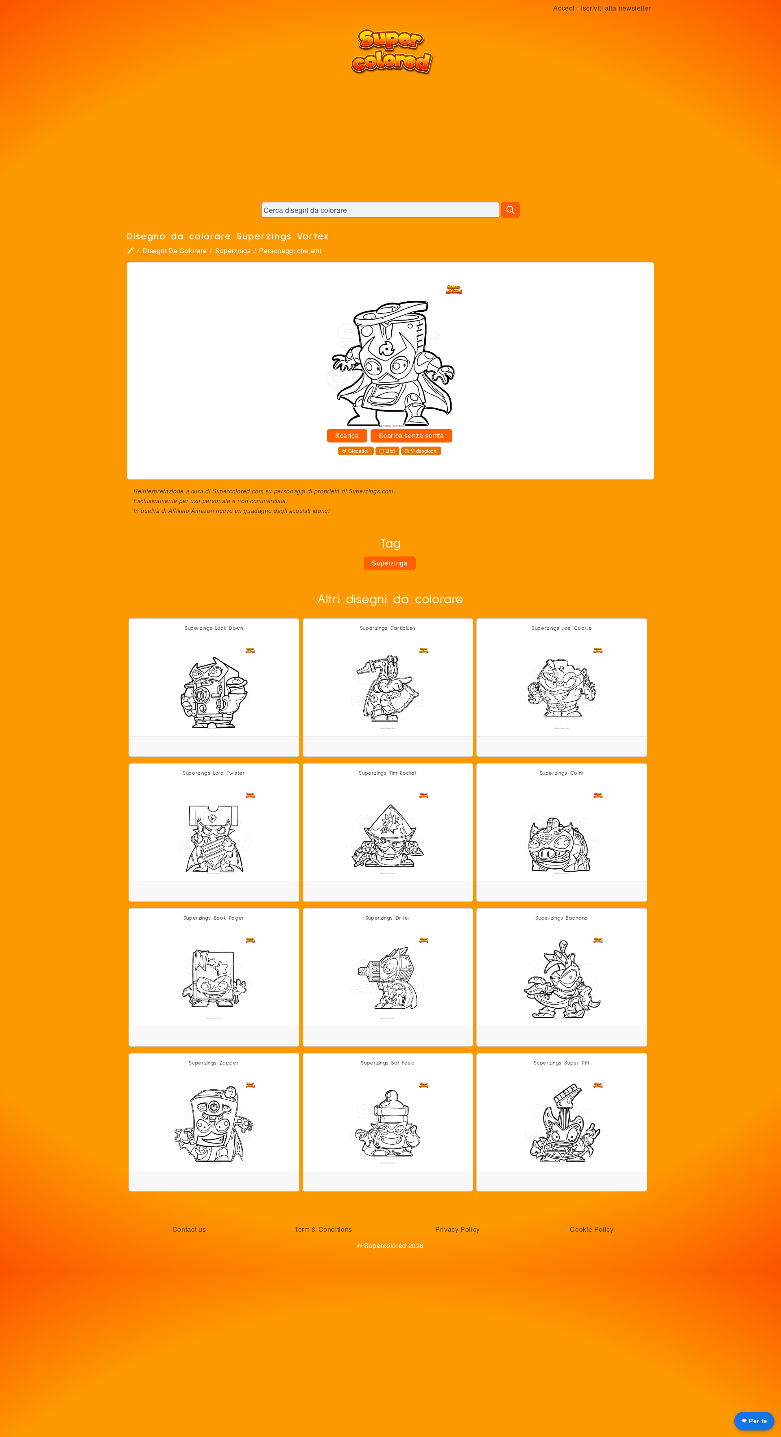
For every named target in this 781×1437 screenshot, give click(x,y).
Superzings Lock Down (214, 628)
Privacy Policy (457, 1229)
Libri (391, 450)
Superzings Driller (388, 918)
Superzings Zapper (214, 1063)
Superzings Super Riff (561, 1063)
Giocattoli (359, 450)
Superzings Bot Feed (387, 1063)
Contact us (189, 1229)
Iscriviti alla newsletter (616, 8)
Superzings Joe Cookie (562, 628)
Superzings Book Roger (213, 918)
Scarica (347, 435)
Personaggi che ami (290, 250)
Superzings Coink (562, 773)
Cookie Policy (591, 1229)
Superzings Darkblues (388, 628)
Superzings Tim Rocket (388, 773)
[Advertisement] (390, 138)
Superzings (233, 250)
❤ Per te (754, 1420)
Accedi (564, 8)
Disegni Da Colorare (174, 250)
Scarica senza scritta (411, 435)
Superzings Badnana (561, 918)
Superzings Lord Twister (214, 773)
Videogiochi (424, 450)
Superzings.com (371, 491)
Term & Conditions (323, 1229)
